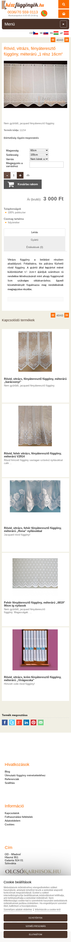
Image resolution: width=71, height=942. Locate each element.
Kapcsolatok (12, 813)
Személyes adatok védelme (18, 909)
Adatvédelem (12, 820)
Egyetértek (35, 918)
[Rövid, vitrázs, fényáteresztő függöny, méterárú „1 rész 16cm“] (35, 107)
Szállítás (10, 782)
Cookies (9, 824)
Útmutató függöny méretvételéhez (25, 775)
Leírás (34, 232)
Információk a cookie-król (48, 909)
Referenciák (12, 779)
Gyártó (34, 239)
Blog (7, 771)
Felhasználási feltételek (19, 816)
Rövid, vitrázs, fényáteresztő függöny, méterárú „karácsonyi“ (35, 380)
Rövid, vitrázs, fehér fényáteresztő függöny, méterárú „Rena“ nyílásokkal (33, 530)
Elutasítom (35, 934)
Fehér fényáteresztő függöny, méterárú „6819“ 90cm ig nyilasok (34, 604)
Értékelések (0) (34, 247)
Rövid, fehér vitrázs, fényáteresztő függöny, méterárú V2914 (33, 455)
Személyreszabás (36, 926)
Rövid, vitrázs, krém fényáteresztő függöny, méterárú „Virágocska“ (32, 679)
